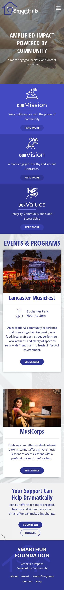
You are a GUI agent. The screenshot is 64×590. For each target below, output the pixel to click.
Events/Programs (43, 576)
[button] (58, 8)
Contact (27, 581)
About (14, 576)
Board (25, 576)
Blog (39, 581)
